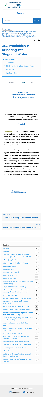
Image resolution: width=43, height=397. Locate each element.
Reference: (10, 70)
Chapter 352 (9, 63)
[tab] (12, 83)
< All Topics (7, 29)
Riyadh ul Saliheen (12, 73)
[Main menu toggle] (36, 5)
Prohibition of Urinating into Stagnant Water (19, 66)
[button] (37, 40)
